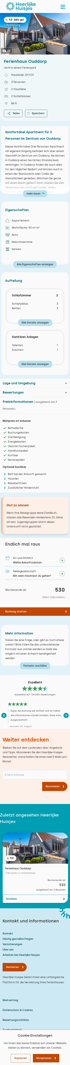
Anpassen (20, 1058)
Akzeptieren (43, 1058)
